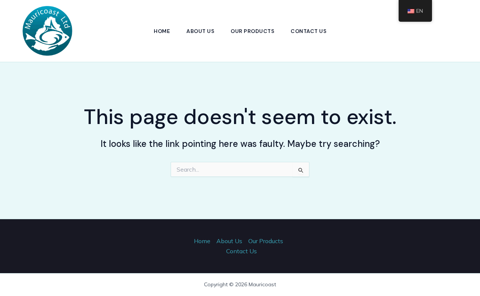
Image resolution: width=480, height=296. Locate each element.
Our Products (252, 31)
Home (162, 31)
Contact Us (308, 31)
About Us (200, 31)
